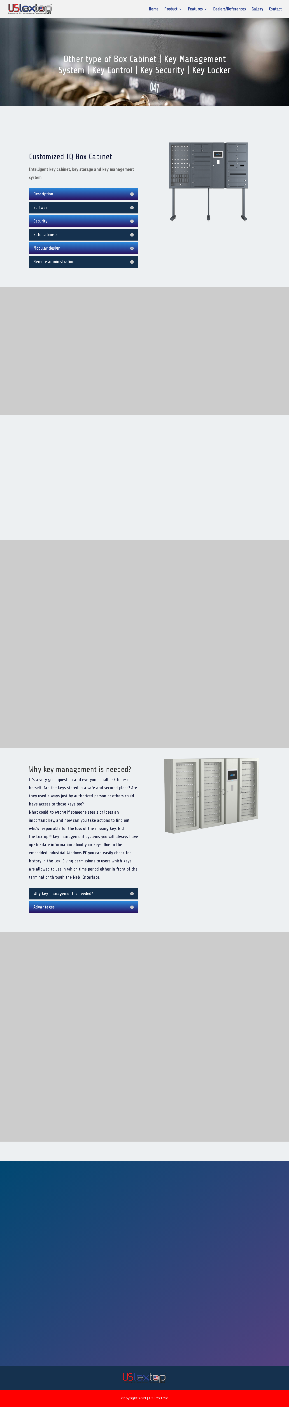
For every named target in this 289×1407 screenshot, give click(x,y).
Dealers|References (237, 113)
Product (170, 9)
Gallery (257, 9)
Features (195, 9)
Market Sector (178, 1161)
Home (153, 9)
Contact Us (173, 113)
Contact (275, 9)
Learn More (49, 384)
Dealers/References (229, 9)
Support (59, 1161)
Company (116, 1161)
